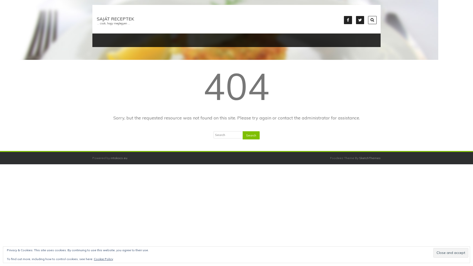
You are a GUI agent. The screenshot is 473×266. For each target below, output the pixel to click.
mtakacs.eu (119, 158)
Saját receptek (115, 19)
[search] (372, 20)
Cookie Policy (103, 259)
